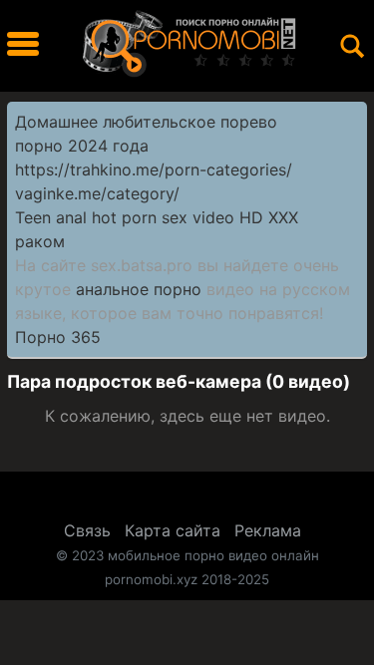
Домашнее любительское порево (146, 122)
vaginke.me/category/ (97, 193)
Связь (87, 530)
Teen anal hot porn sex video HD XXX (156, 217)
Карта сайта (172, 530)
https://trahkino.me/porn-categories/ (153, 169)
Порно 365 (58, 337)
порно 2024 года (82, 146)
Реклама (267, 530)
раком (40, 241)
